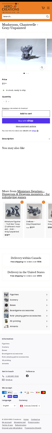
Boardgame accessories (12, 354)
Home (26, 419)
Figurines (5, 343)
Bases (4, 350)
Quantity (6, 96)
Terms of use (7, 425)
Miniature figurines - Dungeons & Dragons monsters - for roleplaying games (26, 194)
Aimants (5, 363)
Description (8, 138)
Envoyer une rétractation (12, 428)
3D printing (6, 360)
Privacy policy (33, 422)
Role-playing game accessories (15, 357)
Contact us (35, 419)
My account (7, 422)
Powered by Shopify (33, 428)
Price (4, 79)
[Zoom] (42, 67)
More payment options (26, 126)
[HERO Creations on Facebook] (27, 376)
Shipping (5, 108)
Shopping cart (20, 422)
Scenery (5, 347)
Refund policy (20, 425)
